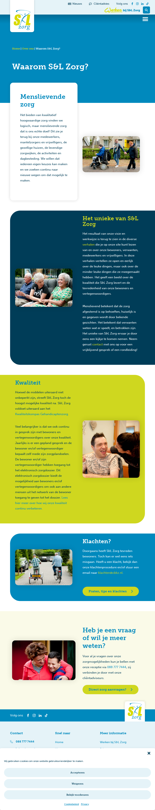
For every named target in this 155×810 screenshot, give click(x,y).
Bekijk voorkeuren (77, 794)
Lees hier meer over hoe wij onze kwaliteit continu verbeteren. (41, 503)
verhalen (89, 244)
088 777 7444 (116, 667)
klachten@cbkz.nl (110, 573)
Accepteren (77, 772)
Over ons (28, 48)
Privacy (85, 804)
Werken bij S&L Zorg (113, 742)
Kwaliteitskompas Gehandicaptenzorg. (42, 414)
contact (97, 344)
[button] (149, 753)
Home (16, 48)
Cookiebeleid (71, 804)
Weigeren (77, 783)
